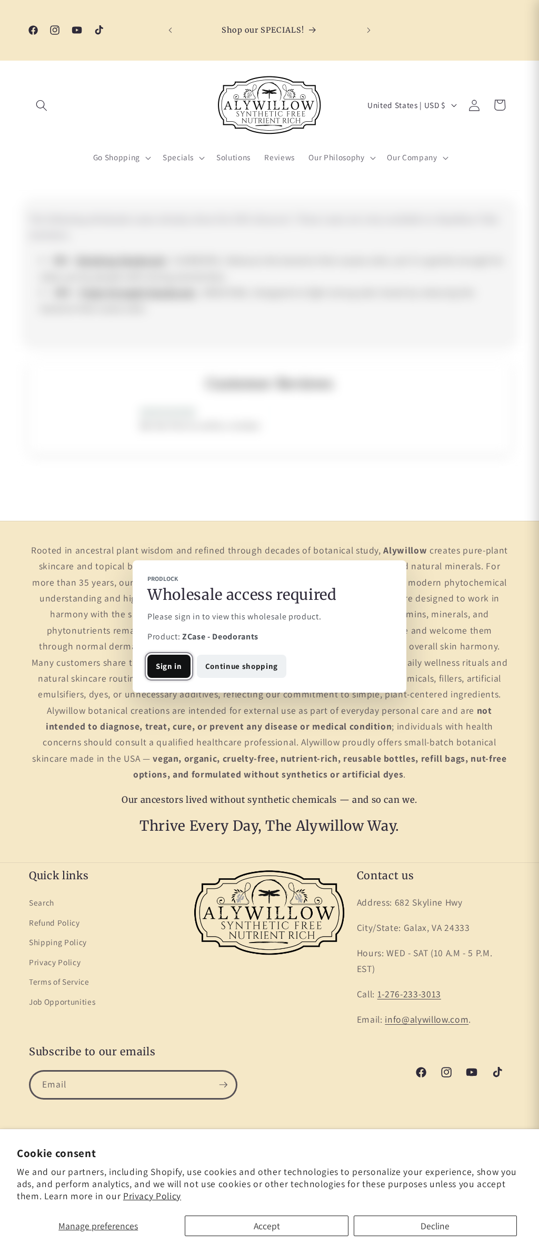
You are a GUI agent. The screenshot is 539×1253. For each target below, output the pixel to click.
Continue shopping (241, 666)
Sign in (169, 666)
